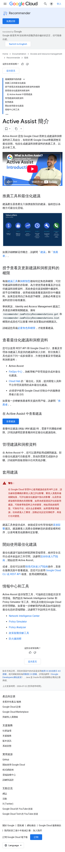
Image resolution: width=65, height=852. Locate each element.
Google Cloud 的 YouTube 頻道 (18, 809)
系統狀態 (7, 746)
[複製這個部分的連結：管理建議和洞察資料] (40, 445)
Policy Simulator (18, 621)
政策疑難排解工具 (19, 632)
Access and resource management (46, 54)
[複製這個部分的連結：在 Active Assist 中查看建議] (45, 414)
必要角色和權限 (26, 328)
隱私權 (20, 825)
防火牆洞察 (15, 638)
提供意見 (10, 70)
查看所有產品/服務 (12, 701)
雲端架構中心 (9, 775)
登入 (59, 4)
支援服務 (7, 735)
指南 (26, 57)
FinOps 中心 (15, 371)
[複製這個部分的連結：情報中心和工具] (32, 586)
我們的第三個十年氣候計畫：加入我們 (23, 830)
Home (5, 54)
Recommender (20, 13)
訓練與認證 (8, 780)
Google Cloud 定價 (12, 707)
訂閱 (36, 837)
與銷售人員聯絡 (10, 717)
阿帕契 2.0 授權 (30, 674)
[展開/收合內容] (24, 79)
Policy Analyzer (17, 627)
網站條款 (31, 825)
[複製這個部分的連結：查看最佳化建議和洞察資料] (51, 340)
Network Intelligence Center (24, 615)
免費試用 (10, 21)
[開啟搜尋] (45, 4)
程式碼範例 (8, 769)
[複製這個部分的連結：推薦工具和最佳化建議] (43, 196)
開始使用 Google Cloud (14, 764)
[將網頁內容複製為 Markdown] (16, 128)
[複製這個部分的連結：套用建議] (21, 472)
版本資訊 (7, 741)
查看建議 (10, 421)
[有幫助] (22, 64)
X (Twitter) (8, 803)
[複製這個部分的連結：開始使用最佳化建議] (40, 545)
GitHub (6, 759)
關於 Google (8, 825)
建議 (42, 252)
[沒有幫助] (27, 64)
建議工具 (13, 281)
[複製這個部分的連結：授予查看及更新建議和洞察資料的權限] (13, 273)
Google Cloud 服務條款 (50, 825)
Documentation (19, 54)
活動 (5, 798)
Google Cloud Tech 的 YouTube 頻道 (20, 814)
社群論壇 (7, 730)
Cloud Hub (14, 381)
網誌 (5, 793)
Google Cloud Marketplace (16, 712)
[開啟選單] (5, 4)
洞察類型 (25, 281)
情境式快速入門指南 (36, 566)
